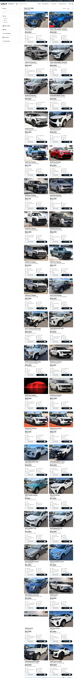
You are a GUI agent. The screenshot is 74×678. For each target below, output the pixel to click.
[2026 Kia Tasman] (36, 386)
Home (39, 3)
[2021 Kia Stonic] (61, 486)
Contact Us (41, 41)
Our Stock (53, 3)
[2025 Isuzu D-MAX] (61, 652)
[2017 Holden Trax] (36, 519)
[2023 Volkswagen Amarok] (61, 20)
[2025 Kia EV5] (36, 119)
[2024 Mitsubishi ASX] (36, 452)
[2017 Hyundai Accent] (36, 552)
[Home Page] (4, 4)
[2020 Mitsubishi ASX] (61, 319)
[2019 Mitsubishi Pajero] (36, 652)
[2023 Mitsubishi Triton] (61, 452)
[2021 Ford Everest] (61, 286)
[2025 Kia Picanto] (61, 153)
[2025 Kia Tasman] (36, 153)
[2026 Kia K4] (61, 586)
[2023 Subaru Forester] (36, 586)
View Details (30, 42)
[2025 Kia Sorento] (36, 86)
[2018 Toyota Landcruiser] (36, 353)
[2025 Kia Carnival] (61, 353)
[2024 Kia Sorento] (36, 53)
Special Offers (62, 3)
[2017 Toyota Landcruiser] (36, 319)
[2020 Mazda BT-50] (61, 519)
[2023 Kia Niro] (36, 20)
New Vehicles (45, 3)
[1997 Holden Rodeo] (36, 486)
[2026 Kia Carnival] (36, 419)
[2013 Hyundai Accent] (61, 552)
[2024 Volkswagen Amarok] (61, 53)
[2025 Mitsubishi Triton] (61, 86)
